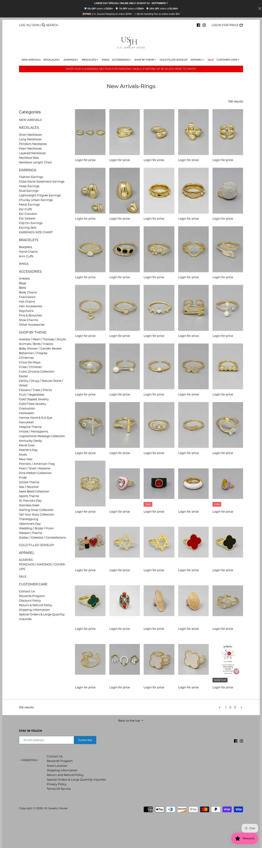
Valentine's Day (30, 523)
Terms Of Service (59, 789)
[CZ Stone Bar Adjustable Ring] (228, 366)
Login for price (225, 25)
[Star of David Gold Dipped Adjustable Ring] (159, 542)
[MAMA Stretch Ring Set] (124, 659)
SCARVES (26, 560)
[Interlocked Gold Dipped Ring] (90, 659)
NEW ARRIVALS (30, 120)
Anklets (24, 278)
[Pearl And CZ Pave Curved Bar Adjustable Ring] (124, 366)
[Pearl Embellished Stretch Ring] (159, 601)
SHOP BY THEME (32, 332)
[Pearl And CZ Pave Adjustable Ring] (228, 308)
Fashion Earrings (31, 177)
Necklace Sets (29, 157)
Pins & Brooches (30, 315)
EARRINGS (27, 170)
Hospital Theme (30, 427)
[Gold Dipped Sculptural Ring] (124, 132)
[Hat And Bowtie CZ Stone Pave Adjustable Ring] (228, 425)
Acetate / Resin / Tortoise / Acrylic (42, 339)
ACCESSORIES (30, 271)
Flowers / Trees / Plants (35, 390)
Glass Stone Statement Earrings (41, 181)
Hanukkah (26, 422)
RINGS (23, 264)
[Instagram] (204, 25)
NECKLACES (29, 127)
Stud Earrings (28, 191)
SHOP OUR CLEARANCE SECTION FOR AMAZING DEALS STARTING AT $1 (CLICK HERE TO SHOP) (131, 68)
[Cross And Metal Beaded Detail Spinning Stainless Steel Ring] (159, 191)
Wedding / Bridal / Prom (36, 528)
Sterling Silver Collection (36, 510)
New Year (26, 459)
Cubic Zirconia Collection (36, 371)
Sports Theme (29, 496)
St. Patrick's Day (30, 500)
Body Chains (28, 292)
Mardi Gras (26, 445)
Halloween (26, 413)
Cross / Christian (30, 367)
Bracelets (25, 247)
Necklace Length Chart (35, 162)
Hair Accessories (30, 306)
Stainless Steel (29, 505)
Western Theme (30, 533)
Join (35, 25)
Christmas (26, 357)
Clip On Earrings (30, 223)
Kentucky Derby (30, 440)
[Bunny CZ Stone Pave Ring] (90, 249)
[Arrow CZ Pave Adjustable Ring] (193, 308)
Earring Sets (27, 227)
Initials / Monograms (33, 431)
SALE (22, 576)
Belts (22, 288)
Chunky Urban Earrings (36, 200)
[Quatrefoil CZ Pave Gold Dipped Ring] (228, 601)
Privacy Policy (56, 784)
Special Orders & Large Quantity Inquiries (76, 779)
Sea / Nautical (29, 487)
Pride (23, 477)
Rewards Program (32, 596)
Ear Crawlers (28, 214)
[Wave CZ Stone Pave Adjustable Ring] (193, 425)
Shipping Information (34, 610)
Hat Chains (27, 301)
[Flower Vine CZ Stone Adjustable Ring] (90, 484)
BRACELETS (28, 240)
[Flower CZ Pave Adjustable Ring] (159, 249)
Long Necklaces (30, 139)
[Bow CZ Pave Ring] (124, 308)
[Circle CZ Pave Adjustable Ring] (193, 249)
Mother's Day (28, 450)
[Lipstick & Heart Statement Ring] (90, 542)
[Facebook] (198, 25)
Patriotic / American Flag (37, 463)
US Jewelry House (56, 808)
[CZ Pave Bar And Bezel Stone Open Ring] (90, 425)
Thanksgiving (28, 519)
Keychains (26, 311)
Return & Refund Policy (35, 605)
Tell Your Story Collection (36, 514)
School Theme (29, 482)
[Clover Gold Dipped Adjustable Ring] (193, 542)
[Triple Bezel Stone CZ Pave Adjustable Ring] (124, 249)
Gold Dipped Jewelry (34, 399)
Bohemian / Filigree (33, 353)
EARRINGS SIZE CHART (36, 232)
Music (23, 454)
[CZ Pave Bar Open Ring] (124, 425)
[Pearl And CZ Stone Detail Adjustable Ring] (159, 366)
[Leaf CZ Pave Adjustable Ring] (228, 249)
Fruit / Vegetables (31, 394)
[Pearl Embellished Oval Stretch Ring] (193, 601)
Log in (24, 25)
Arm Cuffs (26, 256)
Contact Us (27, 591)
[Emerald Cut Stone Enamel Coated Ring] (228, 484)
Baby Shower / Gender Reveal (40, 348)
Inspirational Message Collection (42, 436)
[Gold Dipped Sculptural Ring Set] (90, 132)
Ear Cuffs (25, 209)
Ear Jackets (27, 218)
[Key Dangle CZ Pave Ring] (193, 366)
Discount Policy (30, 600)
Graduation (27, 408)
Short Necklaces (30, 134)
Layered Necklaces (32, 153)
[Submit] (43, 25)
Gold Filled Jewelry (32, 404)
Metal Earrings (29, 204)
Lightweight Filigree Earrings (40, 195)
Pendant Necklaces (33, 144)
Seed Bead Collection (34, 491)
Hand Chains (28, 251)
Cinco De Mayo (29, 362)
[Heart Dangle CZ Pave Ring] (90, 308)
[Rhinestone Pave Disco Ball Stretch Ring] (228, 191)
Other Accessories (31, 324)
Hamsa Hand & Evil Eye (35, 417)
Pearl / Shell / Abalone (34, 468)
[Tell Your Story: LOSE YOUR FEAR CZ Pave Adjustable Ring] (228, 659)
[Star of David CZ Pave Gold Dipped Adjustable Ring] (124, 542)
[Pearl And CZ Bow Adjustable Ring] (90, 366)
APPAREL (26, 553)
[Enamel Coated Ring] (193, 484)
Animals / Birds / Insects (36, 344)
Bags (22, 283)
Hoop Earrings (29, 186)
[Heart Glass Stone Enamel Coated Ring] (124, 484)
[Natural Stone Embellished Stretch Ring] (124, 601)
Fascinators (27, 297)
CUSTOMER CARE (33, 584)
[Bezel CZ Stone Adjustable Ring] (159, 425)
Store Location (57, 766)
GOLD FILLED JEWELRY (36, 545)
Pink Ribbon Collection (35, 473)
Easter (23, 376)
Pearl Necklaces (30, 148)
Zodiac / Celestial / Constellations (42, 537)
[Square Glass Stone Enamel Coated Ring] (159, 484)
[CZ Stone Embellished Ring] (159, 308)
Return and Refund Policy (65, 775)
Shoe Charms (28, 320)
